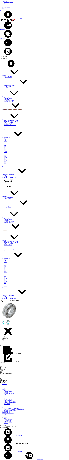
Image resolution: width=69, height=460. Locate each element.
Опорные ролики (7, 248)
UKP (5, 277)
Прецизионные (5, 407)
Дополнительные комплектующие (8, 413)
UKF (5, 260)
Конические (6, 220)
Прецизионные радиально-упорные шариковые (12, 408)
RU (1, 10)
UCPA (5, 279)
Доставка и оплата (5, 6)
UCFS (5, 262)
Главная (1, 187)
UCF (5, 259)
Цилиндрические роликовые (9, 221)
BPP (5, 282)
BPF (5, 270)
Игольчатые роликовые (8, 245)
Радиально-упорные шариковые (9, 206)
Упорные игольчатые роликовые (10, 246)
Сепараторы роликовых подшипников (11, 242)
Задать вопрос (2, 38)
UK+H (5, 274)
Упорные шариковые (8, 198)
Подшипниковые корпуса (6, 412)
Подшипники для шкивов (8, 222)
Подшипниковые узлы (6, 411)
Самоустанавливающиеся (8, 387)
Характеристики (18, 353)
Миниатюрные (7, 209)
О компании (4, 1)
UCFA (5, 272)
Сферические (13, 187)
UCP (5, 276)
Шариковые (4, 384)
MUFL (5, 269)
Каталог (3, 5)
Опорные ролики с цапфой (9, 249)
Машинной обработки (8, 244)
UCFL (5, 265)
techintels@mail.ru (3, 29)
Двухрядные (8, 87)
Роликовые (9, 187)
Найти (11, 179)
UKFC (5, 264)
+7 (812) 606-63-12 (19, 451)
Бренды (3, 4)
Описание (17, 361)
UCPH (5, 278)
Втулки (5, 296)
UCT (5, 283)
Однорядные (8, 86)
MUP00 (5, 281)
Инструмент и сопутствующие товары (9, 415)
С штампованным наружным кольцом (11, 241)
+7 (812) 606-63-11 (19, 435)
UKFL (5, 266)
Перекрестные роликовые (8, 243)
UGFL (5, 267)
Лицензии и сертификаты (8, 2)
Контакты (4, 8)
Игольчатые (4, 395)
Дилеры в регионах (7, 3)
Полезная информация (6, 7)
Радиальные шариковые (8, 197)
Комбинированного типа (8, 247)
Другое (5, 297)
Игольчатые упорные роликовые (10, 402)
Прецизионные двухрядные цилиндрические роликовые (14, 231)
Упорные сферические (8, 219)
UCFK (5, 273)
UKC (5, 285)
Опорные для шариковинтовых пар (10, 232)
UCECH (5, 286)
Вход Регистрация (19, 18)
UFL (5, 268)
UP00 (5, 280)
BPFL (5, 271)
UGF (5, 261)
